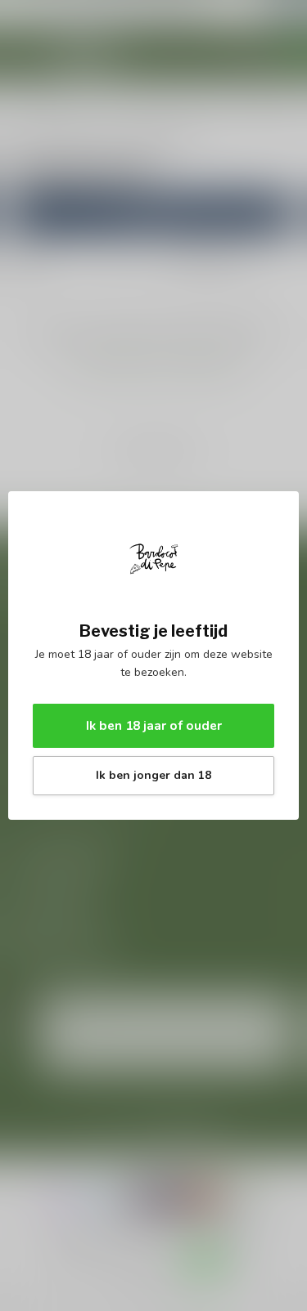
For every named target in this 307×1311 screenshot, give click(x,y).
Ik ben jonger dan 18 (153, 775)
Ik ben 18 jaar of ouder (154, 725)
